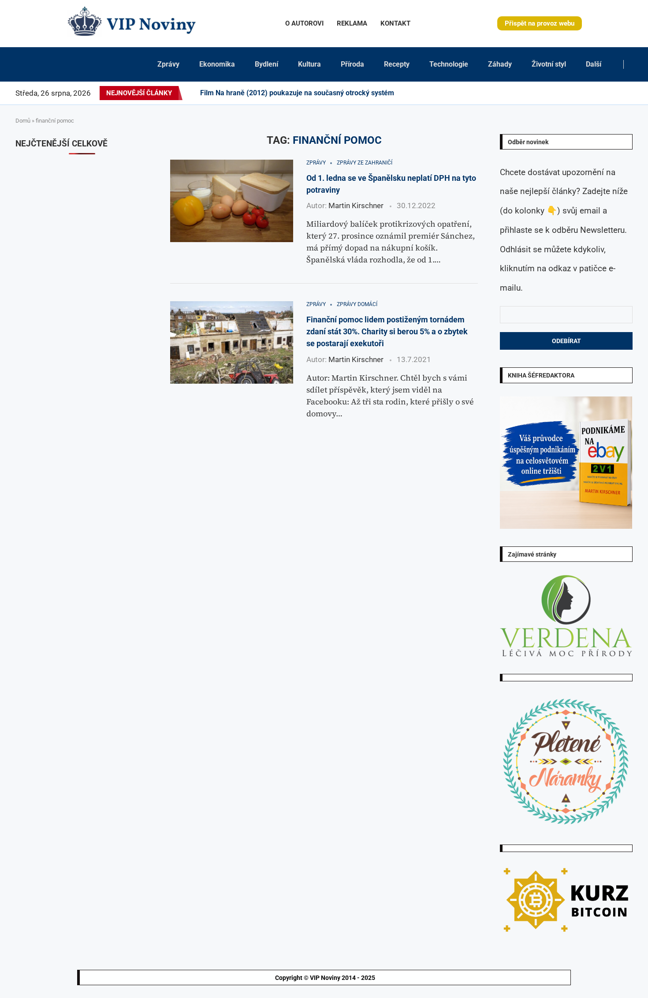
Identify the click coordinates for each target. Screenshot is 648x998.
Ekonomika (217, 64)
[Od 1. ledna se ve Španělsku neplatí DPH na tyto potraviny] (231, 201)
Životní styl (549, 64)
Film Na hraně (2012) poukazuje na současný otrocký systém (297, 93)
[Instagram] (553, 93)
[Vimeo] (614, 93)
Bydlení (266, 64)
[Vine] (600, 93)
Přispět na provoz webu (539, 23)
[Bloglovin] (595, 93)
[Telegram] (626, 93)
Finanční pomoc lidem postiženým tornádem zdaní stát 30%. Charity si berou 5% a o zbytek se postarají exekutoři (387, 331)
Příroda (352, 64)
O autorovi (304, 23)
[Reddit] (632, 93)
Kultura (309, 64)
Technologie (448, 64)
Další (593, 64)
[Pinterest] (558, 93)
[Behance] (574, 93)
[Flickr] (569, 93)
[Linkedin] (563, 93)
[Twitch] (606, 93)
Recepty (397, 64)
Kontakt (395, 23)
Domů (22, 120)
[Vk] (590, 93)
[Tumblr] (579, 93)
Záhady (500, 64)
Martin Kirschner (356, 205)
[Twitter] (547, 93)
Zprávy (168, 64)
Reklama (352, 23)
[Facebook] (540, 93)
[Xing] (621, 93)
